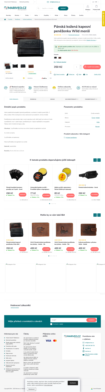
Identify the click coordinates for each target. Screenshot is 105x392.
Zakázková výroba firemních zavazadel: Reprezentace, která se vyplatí (13, 370)
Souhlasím (73, 383)
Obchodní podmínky (24, 2)
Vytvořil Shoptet (97, 388)
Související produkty (71, 99)
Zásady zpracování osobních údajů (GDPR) (13, 343)
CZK (96, 2)
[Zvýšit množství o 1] (80, 66)
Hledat (63, 8)
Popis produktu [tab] (14, 99)
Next (99, 160)
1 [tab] (49, 203)
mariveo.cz (88, 348)
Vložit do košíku (93, 67)
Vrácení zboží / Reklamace (10, 2)
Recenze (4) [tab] (33, 99)
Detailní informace (91, 40)
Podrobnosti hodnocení (73, 35)
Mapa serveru (9, 353)
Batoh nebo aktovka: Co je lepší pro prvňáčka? (31, 343)
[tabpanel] (16, 183)
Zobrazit (22, 194)
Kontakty (8, 351)
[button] (16, 278)
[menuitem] (8, 15)
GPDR (61, 324)
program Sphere (10, 360)
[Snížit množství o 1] (80, 68)
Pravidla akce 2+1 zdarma (12, 348)
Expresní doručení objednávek (10, 365)
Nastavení (31, 389)
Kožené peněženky (71, 138)
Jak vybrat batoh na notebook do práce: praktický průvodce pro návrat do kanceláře (31, 339)
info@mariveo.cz (89, 342)
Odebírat (91, 320)
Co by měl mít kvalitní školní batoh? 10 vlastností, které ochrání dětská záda (31, 353)
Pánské (97, 127)
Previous (95, 160)
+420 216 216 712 (90, 345)
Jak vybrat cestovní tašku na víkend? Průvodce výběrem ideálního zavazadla (31, 359)
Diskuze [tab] (52, 99)
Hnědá (98, 118)
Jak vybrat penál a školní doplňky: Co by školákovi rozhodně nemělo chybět (30, 348)
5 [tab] (55, 203)
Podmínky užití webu (11, 346)
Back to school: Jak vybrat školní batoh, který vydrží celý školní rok (32, 364)
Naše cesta (8, 358)
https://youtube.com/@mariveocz (91, 354)
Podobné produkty (90, 99)
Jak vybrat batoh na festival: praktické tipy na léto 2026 (31, 373)
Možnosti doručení (61, 62)
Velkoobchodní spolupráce (12, 363)
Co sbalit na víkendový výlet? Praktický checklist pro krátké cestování (31, 369)
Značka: (97, 74)
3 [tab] (52, 203)
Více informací (48, 385)
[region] (27, 75)
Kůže (98, 122)
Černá (93, 118)
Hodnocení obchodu (11, 356)
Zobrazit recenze (15, 307)
